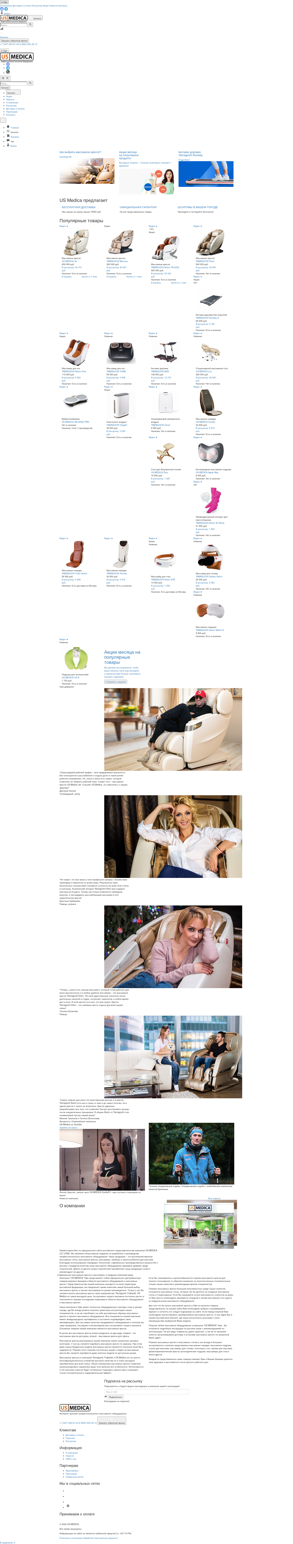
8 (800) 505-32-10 (28, 44)
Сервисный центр (74, 1476)
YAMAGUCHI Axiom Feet (74, 371)
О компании (6, 5)
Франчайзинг (72, 1470)
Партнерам (71, 1473)
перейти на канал (68, 1127)
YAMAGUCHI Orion (205, 261)
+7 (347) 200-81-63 (10, 44)
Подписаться (115, 1396)
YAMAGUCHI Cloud (160, 424)
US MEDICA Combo (205, 421)
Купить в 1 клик (89, 276)
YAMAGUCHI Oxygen (117, 424)
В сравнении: (7, 1542)
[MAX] (2, 8)
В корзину (67, 276)
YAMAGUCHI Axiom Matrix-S (210, 629)
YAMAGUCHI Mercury (117, 261)
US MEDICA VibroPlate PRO (75, 421)
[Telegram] (6, 8)
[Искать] (30, 24)
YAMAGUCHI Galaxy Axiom (209, 576)
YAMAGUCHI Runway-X (207, 317)
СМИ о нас (71, 1458)
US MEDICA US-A (70, 677)
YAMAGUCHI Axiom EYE (163, 579)
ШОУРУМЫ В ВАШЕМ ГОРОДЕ (198, 207)
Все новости (214, 1198)
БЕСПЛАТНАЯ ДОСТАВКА (79, 207)
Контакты (62, 5)
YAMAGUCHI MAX (160, 371)
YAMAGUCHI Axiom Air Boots (210, 522)
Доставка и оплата (22, 5)
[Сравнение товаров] (2, 29)
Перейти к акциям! (115, 681)
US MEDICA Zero (159, 472)
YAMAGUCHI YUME (116, 371)
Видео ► (64, 225)
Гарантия (70, 1437)
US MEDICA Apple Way (207, 472)
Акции (46, 5)
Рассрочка (37, 5)
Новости (53, 5)
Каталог (37, 18)
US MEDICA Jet (69, 261)
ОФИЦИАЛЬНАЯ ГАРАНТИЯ (138, 207)
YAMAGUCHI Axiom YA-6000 (165, 267)
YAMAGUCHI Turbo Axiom (74, 573)
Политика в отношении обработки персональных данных (88, 1537)
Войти (7, 13)
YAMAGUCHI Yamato (117, 573)
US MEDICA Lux (204, 371)
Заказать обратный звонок (14, 40)
